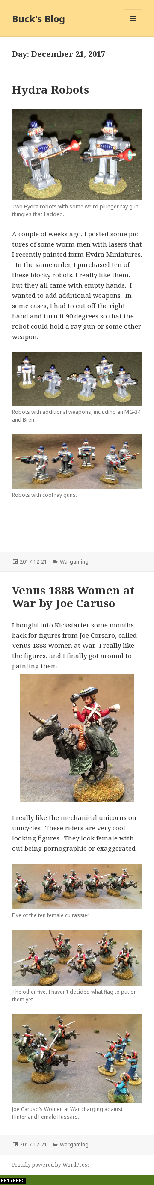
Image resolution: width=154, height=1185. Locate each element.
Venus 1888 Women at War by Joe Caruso (73, 596)
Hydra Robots (50, 89)
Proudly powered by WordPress (51, 1164)
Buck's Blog (38, 18)
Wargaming (74, 561)
